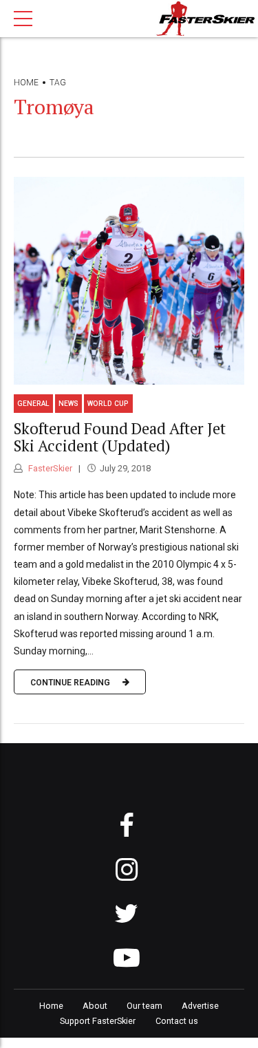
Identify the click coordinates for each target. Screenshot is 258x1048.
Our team (144, 1006)
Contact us (176, 1021)
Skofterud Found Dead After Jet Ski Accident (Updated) (120, 437)
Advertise (200, 1006)
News (68, 403)
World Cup (108, 403)
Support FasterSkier (98, 1021)
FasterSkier (49, 468)
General (33, 403)
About (95, 1006)
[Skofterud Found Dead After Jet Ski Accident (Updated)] (129, 281)
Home (26, 82)
